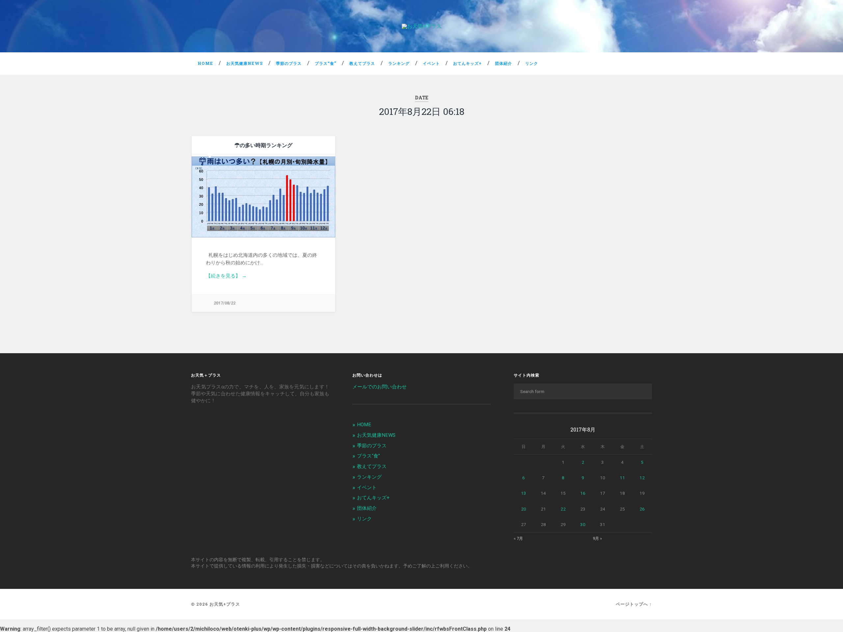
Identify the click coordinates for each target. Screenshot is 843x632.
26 (642, 509)
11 (622, 477)
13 (523, 493)
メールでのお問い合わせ (379, 387)
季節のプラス (289, 63)
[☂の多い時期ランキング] (263, 195)
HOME (205, 63)
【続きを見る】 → (226, 276)
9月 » (597, 538)
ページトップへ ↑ (634, 604)
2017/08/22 (224, 303)
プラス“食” (325, 63)
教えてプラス (362, 63)
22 (563, 509)
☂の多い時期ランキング (263, 145)
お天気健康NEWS (244, 63)
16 (582, 493)
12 (642, 477)
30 (582, 524)
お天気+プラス (224, 604)
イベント (431, 63)
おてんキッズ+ (467, 63)
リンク (531, 63)
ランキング (399, 63)
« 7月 (518, 538)
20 (523, 509)
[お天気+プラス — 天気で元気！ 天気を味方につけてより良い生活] (422, 26)
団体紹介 (503, 63)
